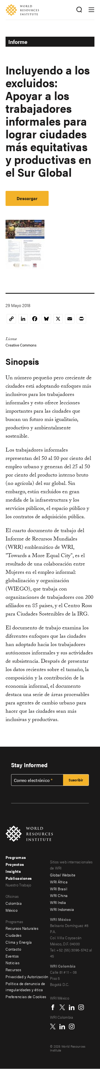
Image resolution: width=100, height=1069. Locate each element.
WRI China (59, 895)
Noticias (12, 962)
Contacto (13, 949)
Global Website (62, 875)
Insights (13, 871)
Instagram (81, 1007)
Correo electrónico (31, 780)
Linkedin (71, 1007)
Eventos (12, 956)
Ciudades (13, 935)
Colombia (14, 903)
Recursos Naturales (22, 928)
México (12, 910)
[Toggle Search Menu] (79, 10)
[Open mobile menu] (91, 10)
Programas (16, 857)
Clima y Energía (19, 942)
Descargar (27, 198)
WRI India (58, 902)
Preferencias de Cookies (26, 996)
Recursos (13, 969)
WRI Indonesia (62, 909)
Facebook (53, 1007)
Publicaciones (19, 878)
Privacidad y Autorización (27, 976)
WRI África (59, 881)
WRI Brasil (58, 888)
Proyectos (15, 864)
